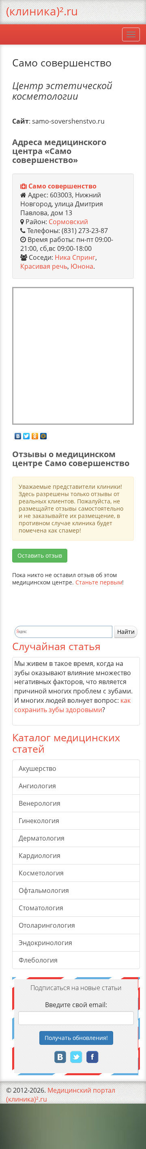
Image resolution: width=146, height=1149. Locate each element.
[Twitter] (26, 434)
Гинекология (39, 820)
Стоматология (41, 907)
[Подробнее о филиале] (23, 186)
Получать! (76, 1038)
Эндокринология (45, 942)
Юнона (82, 266)
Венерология (39, 803)
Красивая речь (43, 266)
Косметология (41, 873)
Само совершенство (62, 186)
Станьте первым (98, 582)
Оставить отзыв (39, 555)
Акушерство (37, 768)
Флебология (38, 960)
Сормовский (68, 221)
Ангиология (37, 785)
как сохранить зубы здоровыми (72, 705)
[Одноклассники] (35, 434)
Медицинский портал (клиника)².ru (60, 1095)
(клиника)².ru (42, 11)
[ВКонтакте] (18, 434)
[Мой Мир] (43, 434)
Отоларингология (47, 925)
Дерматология (41, 838)
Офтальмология (44, 890)
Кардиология (39, 855)
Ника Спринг (75, 257)
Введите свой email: (76, 1004)
